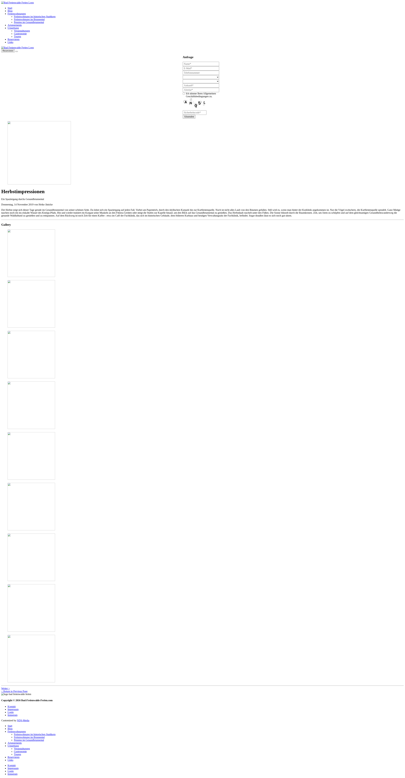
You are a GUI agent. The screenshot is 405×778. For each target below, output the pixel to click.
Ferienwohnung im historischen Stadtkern (35, 16)
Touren (17, 36)
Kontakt (12, 706)
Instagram (12, 715)
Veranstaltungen (22, 30)
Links (10, 42)
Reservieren (13, 39)
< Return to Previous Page (14, 691)
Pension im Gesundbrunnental (29, 22)
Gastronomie (20, 33)
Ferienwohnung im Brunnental (29, 19)
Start (10, 8)
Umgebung (13, 28)
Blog (10, 11)
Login (11, 712)
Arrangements (15, 25)
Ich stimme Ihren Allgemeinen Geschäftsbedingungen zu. (201, 95)
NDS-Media (23, 720)
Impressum (13, 709)
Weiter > (5, 688)
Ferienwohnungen (17, 13)
